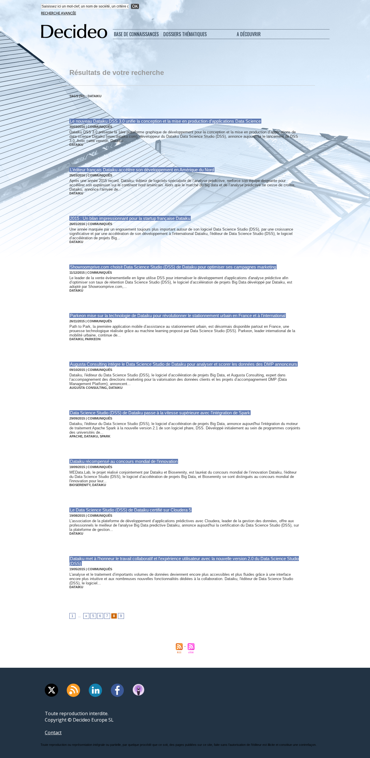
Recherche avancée (58, 13)
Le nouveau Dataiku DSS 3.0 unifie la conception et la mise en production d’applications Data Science (165, 121)
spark (105, 436)
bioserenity (79, 485)
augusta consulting (88, 387)
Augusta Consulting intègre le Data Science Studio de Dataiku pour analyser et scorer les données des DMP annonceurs (183, 364)
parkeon (93, 339)
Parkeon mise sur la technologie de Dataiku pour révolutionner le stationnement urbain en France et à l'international (177, 315)
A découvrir (249, 34)
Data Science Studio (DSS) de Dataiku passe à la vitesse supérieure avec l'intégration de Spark (160, 412)
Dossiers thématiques (185, 34)
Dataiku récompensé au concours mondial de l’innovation (123, 461)
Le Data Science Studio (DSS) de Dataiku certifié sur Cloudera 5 (130, 509)
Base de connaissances (136, 34)
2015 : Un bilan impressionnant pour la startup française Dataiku (130, 218)
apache (75, 436)
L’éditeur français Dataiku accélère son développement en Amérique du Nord (142, 169)
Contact (53, 732)
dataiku (76, 144)
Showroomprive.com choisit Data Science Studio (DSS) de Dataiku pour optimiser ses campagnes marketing (173, 266)
